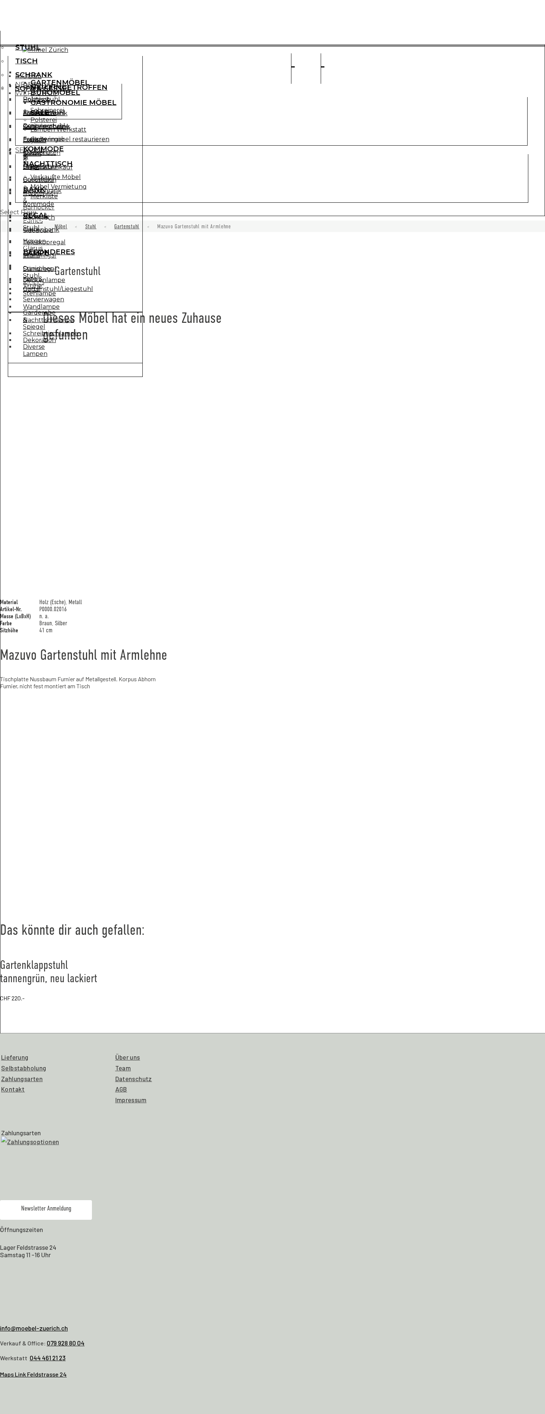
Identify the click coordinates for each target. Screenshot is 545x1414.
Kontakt (13, 1089)
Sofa (29, 126)
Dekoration (39, 340)
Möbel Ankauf (51, 167)
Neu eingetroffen (69, 87)
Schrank (33, 74)
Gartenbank (41, 229)
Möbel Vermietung (58, 186)
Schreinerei (47, 110)
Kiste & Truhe (33, 282)
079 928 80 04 (66, 1343)
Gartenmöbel (59, 82)
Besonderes (49, 252)
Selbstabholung (23, 1068)
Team (123, 1068)
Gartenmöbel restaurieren (69, 139)
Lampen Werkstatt (58, 129)
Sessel (32, 153)
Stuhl (27, 47)
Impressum (131, 1099)
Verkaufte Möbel (55, 177)
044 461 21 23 (48, 1357)
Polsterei (43, 119)
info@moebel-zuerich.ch (34, 1328)
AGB (121, 1089)
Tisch (26, 61)
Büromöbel (55, 92)
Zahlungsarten (22, 1078)
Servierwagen (43, 299)
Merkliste (44, 196)
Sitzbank (36, 216)
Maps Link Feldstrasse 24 (33, 1374)
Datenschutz (133, 1078)
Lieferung (15, 1057)
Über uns (127, 1057)
